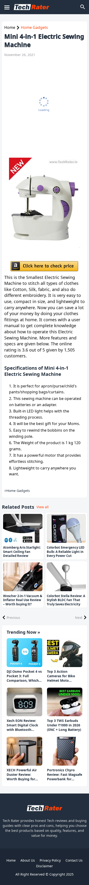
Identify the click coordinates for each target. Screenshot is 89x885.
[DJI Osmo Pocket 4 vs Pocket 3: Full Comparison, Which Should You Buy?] (24, 652)
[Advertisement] (44, 107)
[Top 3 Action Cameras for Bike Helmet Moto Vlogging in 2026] (65, 652)
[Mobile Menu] (6, 7)
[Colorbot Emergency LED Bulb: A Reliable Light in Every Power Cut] (66, 528)
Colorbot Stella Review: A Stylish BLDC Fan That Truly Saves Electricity (66, 600)
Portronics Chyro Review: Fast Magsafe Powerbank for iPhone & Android (64, 774)
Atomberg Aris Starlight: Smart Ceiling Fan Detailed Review (22, 552)
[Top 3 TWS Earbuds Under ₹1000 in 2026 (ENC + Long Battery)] (65, 702)
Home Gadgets (34, 27)
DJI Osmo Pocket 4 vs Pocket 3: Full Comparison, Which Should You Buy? (24, 676)
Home (9, 27)
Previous (13, 617)
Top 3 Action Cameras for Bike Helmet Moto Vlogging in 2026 (61, 676)
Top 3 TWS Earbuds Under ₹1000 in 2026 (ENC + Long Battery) (64, 725)
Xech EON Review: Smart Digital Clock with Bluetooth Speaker (22, 725)
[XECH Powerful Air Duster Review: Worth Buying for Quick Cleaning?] (24, 751)
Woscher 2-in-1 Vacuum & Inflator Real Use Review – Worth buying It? (22, 600)
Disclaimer (44, 866)
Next (78, 617)
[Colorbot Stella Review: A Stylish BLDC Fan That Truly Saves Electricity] (66, 576)
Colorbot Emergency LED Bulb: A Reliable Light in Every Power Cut (65, 552)
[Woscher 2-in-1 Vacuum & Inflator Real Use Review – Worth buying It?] (22, 576)
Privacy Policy (50, 860)
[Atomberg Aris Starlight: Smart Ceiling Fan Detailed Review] (22, 528)
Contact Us (74, 860)
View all (43, 507)
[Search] (83, 7)
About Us (27, 860)
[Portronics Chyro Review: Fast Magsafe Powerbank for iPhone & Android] (65, 751)
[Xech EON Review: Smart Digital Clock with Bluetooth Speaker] (24, 702)
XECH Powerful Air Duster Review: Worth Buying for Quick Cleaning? (22, 774)
